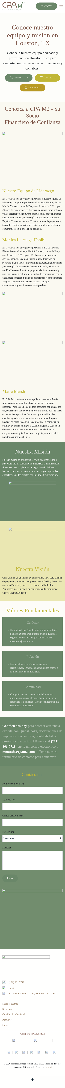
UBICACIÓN (34, 87)
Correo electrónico (13, 815)
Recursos (7, 1019)
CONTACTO (46, 6)
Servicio (8, 831)
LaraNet (48, 1067)
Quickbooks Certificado (14, 1014)
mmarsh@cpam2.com (18, 752)
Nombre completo (13, 783)
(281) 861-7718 (21, 78)
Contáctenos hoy (14, 726)
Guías (5, 1025)
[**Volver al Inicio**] (13, 6)
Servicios (7, 1009)
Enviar (10, 878)
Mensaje (6, 847)
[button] (61, 6)
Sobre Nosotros (10, 1003)
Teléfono (8, 799)
